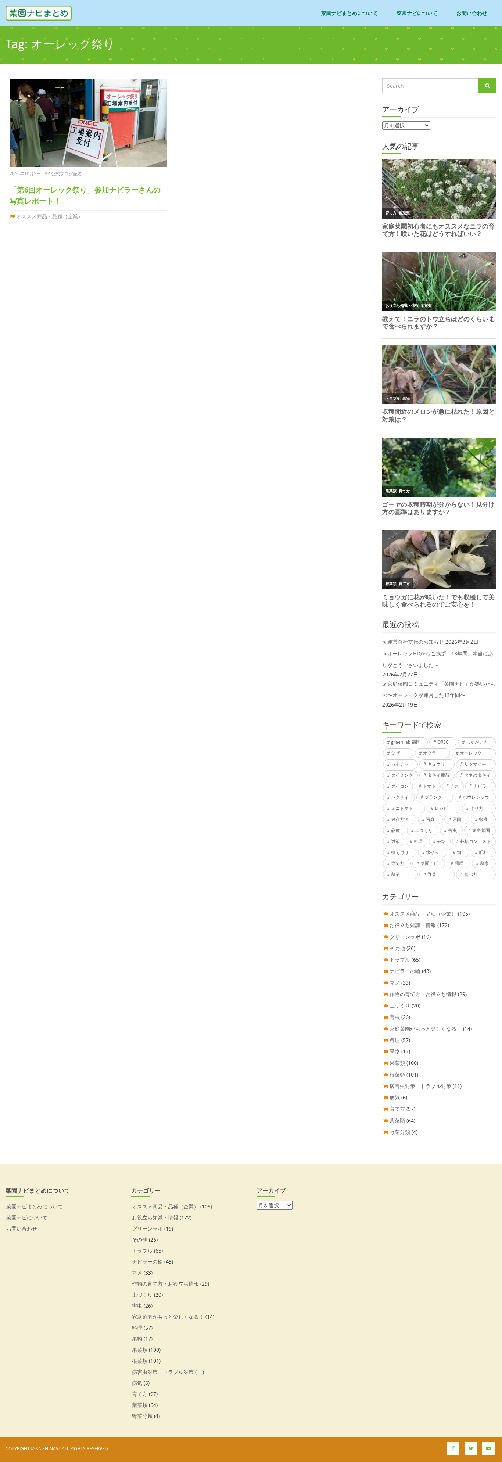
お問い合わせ (471, 13)
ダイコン (400, 786)
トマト (429, 786)
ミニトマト (402, 808)
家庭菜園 (481, 830)
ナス (454, 786)
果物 (395, 1051)
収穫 (483, 819)
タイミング (402, 775)
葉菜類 (397, 1120)
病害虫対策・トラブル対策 (420, 1085)
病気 (395, 1097)
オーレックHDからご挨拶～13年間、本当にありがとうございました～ (437, 659)
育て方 (397, 863)
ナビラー (482, 786)
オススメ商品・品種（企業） (49, 216)
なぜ (395, 753)
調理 (459, 863)
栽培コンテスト (475, 841)
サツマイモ (475, 764)
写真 (430, 819)
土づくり (424, 830)
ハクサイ (400, 797)
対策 (395, 841)
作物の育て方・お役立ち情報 (423, 994)
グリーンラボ (405, 936)
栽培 (441, 841)
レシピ (441, 808)
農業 (395, 874)
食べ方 (470, 874)
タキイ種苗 (438, 775)
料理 (418, 841)
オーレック (471, 753)
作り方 (476, 808)
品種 (395, 830)
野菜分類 (400, 1131)
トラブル (400, 959)
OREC (443, 742)
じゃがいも (477, 742)
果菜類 (397, 1062)
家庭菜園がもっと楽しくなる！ (426, 1028)
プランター (435, 797)
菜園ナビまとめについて (349, 13)
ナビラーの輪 (405, 970)
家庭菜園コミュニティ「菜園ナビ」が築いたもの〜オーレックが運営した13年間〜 (438, 689)
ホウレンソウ (476, 797)
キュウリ (436, 764)
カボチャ (400, 764)
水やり (432, 852)
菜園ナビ (429, 863)
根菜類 (397, 1074)
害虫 (452, 830)
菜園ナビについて (417, 13)
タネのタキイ (477, 775)
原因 (456, 819)
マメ (395, 982)
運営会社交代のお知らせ (415, 641)
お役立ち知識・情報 (413, 925)
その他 (397, 948)
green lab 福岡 (405, 742)
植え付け (400, 852)
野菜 (431, 874)
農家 (484, 863)
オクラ (429, 753)
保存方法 (400, 819)
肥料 (483, 852)
